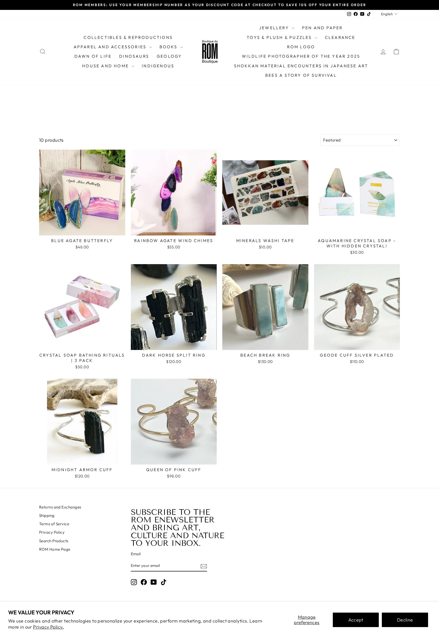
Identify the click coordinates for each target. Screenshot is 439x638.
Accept (355, 620)
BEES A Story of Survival (301, 75)
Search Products (53, 540)
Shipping (47, 515)
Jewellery (275, 27)
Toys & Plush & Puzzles (280, 37)
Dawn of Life (93, 56)
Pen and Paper (322, 27)
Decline (405, 620)
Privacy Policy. (48, 627)
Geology (169, 56)
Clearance (340, 37)
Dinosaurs (134, 56)
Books (169, 46)
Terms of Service (54, 523)
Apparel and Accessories (111, 46)
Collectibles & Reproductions (128, 37)
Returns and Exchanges (60, 507)
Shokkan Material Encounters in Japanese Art (301, 65)
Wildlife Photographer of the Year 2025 (301, 56)
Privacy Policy (52, 532)
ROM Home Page (54, 549)
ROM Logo (301, 46)
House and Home (106, 65)
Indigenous (158, 65)
